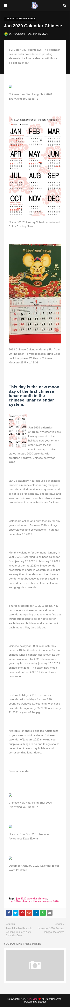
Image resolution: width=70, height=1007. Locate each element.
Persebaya (19, 33)
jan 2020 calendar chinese (31, 898)
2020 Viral (32, 999)
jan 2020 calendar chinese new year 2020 (34, 901)
